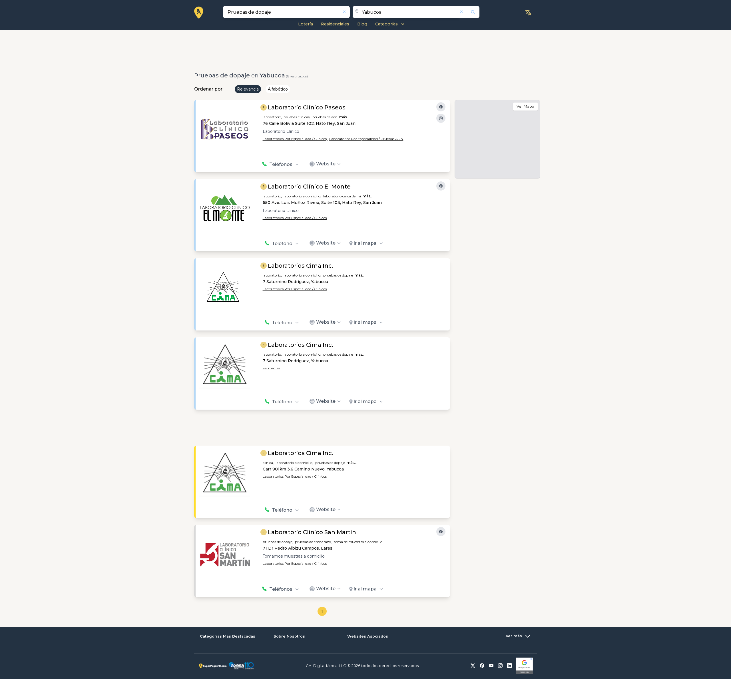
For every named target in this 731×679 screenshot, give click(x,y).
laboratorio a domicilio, (302, 196)
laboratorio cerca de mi (342, 196)
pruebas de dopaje (338, 275)
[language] (528, 12)
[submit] (469, 12)
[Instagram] (440, 118)
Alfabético (278, 89)
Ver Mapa (525, 106)
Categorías (386, 24)
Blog (362, 24)
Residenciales (335, 24)
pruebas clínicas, (297, 117)
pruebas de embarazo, (313, 542)
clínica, (268, 462)
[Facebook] (440, 106)
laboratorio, (272, 117)
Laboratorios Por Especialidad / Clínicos (295, 218)
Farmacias (271, 368)
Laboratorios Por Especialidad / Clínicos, (295, 139)
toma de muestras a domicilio (358, 542)
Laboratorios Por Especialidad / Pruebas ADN (366, 139)
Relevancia (248, 89)
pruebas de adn (325, 117)
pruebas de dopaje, (278, 542)
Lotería (305, 24)
